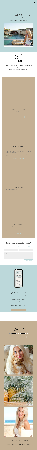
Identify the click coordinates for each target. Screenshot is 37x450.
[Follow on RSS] (27, 333)
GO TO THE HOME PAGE (18, 117)
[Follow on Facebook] (18, 333)
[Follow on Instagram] (9, 333)
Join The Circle (18, 309)
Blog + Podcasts (18, 224)
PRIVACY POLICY (11, 440)
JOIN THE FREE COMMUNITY (18, 195)
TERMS (16, 440)
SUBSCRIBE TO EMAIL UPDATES (19, 337)
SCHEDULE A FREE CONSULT (18, 158)
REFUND (22, 440)
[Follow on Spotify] (24, 333)
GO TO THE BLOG (18, 233)
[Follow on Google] (25, 333)
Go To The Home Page (18, 109)
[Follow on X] (13, 333)
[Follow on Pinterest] (11, 333)
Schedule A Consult (18, 146)
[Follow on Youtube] (20, 333)
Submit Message (28, 260)
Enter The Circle (18, 187)
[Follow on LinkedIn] (15, 333)
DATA (19, 440)
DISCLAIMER (26, 440)
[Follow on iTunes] (22, 333)
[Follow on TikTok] (16, 333)
